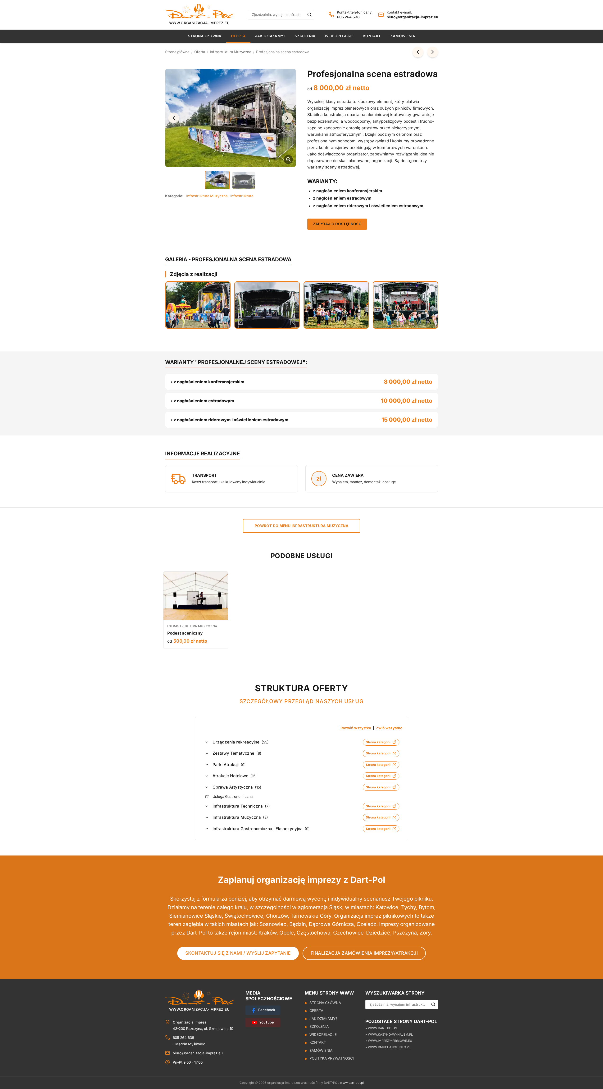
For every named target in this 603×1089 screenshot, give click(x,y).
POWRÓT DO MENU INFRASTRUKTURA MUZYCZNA (301, 525)
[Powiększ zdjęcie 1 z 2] (230, 118)
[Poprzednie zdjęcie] (173, 117)
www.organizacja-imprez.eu (199, 23)
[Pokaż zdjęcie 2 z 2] (244, 180)
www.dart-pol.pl (352, 1083)
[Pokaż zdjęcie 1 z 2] (217, 180)
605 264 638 (348, 17)
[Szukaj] (309, 15)
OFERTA (238, 36)
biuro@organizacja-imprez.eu (412, 17)
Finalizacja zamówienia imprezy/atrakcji (364, 953)
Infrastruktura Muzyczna (230, 52)
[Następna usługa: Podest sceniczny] (432, 52)
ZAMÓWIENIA (402, 36)
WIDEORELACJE (339, 36)
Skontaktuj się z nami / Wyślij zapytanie (238, 953)
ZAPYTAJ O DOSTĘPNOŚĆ (337, 224)
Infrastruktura (241, 196)
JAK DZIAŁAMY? (270, 36)
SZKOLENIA (305, 36)
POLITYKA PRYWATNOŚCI (331, 1058)
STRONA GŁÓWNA (205, 36)
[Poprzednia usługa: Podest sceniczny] (418, 52)
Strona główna (177, 52)
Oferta (199, 52)
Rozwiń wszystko (355, 728)
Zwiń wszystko (389, 728)
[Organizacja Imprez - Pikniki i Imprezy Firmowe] (199, 11)
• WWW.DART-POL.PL (381, 1028)
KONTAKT (372, 36)
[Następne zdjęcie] (287, 117)
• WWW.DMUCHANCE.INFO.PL (387, 1047)
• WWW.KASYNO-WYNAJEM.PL (389, 1034)
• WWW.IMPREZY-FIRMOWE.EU (388, 1040)
